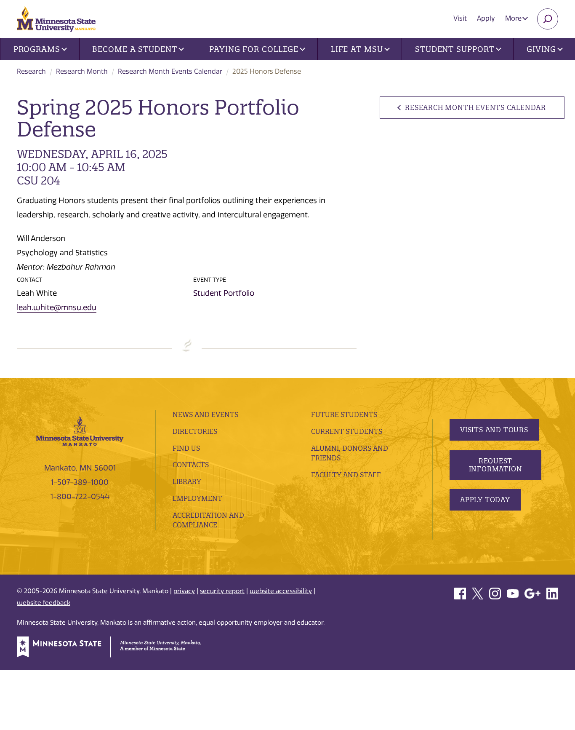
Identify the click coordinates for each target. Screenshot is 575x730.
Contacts (191, 464)
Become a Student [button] (134, 49)
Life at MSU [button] (357, 49)
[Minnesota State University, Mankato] (80, 430)
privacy (184, 591)
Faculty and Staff (346, 475)
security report (222, 591)
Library (187, 481)
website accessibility (281, 591)
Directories (195, 431)
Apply (486, 18)
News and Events (205, 414)
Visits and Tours (494, 429)
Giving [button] (541, 49)
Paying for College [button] (253, 49)
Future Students (344, 414)
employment (197, 498)
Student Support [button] (455, 49)
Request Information (495, 465)
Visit (460, 18)
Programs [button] (36, 49)
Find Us (186, 448)
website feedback (43, 603)
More (514, 18)
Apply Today (485, 499)
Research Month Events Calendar (170, 71)
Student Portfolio (223, 293)
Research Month (82, 71)
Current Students (346, 431)
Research (31, 71)
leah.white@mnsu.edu (56, 307)
